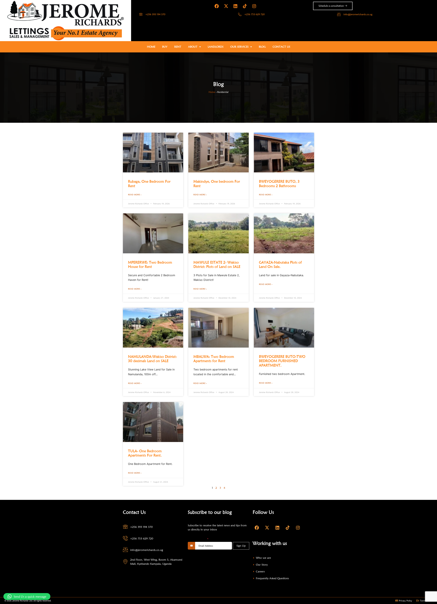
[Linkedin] (235, 6)
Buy (164, 46)
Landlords (215, 46)
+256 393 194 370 (155, 14)
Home (151, 46)
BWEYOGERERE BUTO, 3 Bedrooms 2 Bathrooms (279, 183)
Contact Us (281, 46)
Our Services (239, 46)
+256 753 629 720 (254, 14)
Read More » (134, 194)
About (193, 46)
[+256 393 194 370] (141, 14)
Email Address (198, 539)
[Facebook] (216, 6)
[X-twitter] (226, 6)
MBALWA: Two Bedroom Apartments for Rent (213, 358)
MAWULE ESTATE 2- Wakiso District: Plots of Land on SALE (216, 264)
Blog (262, 46)
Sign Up (241, 545)
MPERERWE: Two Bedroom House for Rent (150, 264)
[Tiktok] (245, 6)
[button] (26, 596)
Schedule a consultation (331, 5)
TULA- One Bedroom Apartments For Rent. (145, 453)
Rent (177, 46)
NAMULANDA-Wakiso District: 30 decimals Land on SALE (152, 358)
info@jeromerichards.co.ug (357, 14)
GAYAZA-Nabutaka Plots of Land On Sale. (280, 264)
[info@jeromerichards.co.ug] (339, 14)
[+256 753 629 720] (240, 14)
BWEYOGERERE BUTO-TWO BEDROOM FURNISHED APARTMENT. (282, 360)
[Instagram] (254, 6)
